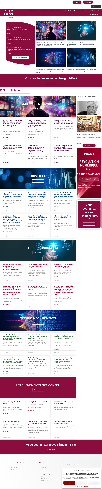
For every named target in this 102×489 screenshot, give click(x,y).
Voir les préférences (94, 483)
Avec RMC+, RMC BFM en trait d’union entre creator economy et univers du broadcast (12, 147)
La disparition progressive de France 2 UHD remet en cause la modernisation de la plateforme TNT (63, 337)
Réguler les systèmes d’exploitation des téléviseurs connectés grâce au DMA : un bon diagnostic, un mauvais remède (13, 360)
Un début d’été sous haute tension (86, 134)
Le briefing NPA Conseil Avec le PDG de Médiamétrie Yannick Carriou (37, 423)
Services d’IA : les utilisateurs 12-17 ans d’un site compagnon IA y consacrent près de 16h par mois (64, 122)
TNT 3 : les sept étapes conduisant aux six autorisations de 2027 (37, 287)
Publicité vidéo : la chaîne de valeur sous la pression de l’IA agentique (62, 217)
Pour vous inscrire (51, 82)
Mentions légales (85, 486)
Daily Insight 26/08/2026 (14, 28)
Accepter (69, 483)
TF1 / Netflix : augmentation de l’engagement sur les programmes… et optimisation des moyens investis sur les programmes (63, 149)
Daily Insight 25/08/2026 (14, 38)
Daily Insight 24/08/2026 (14, 48)
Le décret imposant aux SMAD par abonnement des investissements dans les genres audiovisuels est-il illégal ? (80, 44)
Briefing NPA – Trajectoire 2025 (37, 402)
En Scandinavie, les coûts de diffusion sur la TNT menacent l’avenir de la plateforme (37, 359)
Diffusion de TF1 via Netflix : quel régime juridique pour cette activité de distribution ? (64, 266)
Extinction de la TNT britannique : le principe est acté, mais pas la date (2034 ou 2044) (38, 336)
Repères (98, 10)
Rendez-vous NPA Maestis (11, 421)
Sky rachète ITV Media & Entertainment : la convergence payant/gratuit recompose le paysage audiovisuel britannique (38, 218)
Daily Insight (79, 10)
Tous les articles (38, 108)
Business (44, 10)
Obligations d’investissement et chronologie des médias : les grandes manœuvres (37, 266)
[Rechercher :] (81, 6)
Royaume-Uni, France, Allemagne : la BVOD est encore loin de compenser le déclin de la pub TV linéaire (81, 70)
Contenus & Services (34, 10)
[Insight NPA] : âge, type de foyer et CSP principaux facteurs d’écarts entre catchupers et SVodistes (63, 360)
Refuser (82, 483)
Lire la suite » (9, 33)
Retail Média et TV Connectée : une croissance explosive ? (63, 422)
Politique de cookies (78, 486)
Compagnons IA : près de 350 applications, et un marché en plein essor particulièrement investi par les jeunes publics (37, 195)
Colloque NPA (89, 10)
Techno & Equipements (56, 10)
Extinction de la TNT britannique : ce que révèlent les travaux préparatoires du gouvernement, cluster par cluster (50, 71)
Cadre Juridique (69, 10)
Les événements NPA (95, 14)
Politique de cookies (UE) (46, 480)
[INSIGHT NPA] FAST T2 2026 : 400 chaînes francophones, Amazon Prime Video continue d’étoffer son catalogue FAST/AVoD (37, 124)
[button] (99, 470)
